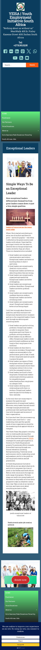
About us (5, 131)
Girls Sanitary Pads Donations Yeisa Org (17, 135)
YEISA (30, 438)
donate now (20, 579)
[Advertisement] (20, 88)
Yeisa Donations (8, 126)
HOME (4, 114)
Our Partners (7, 122)
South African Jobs (9, 139)
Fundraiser (6, 118)
